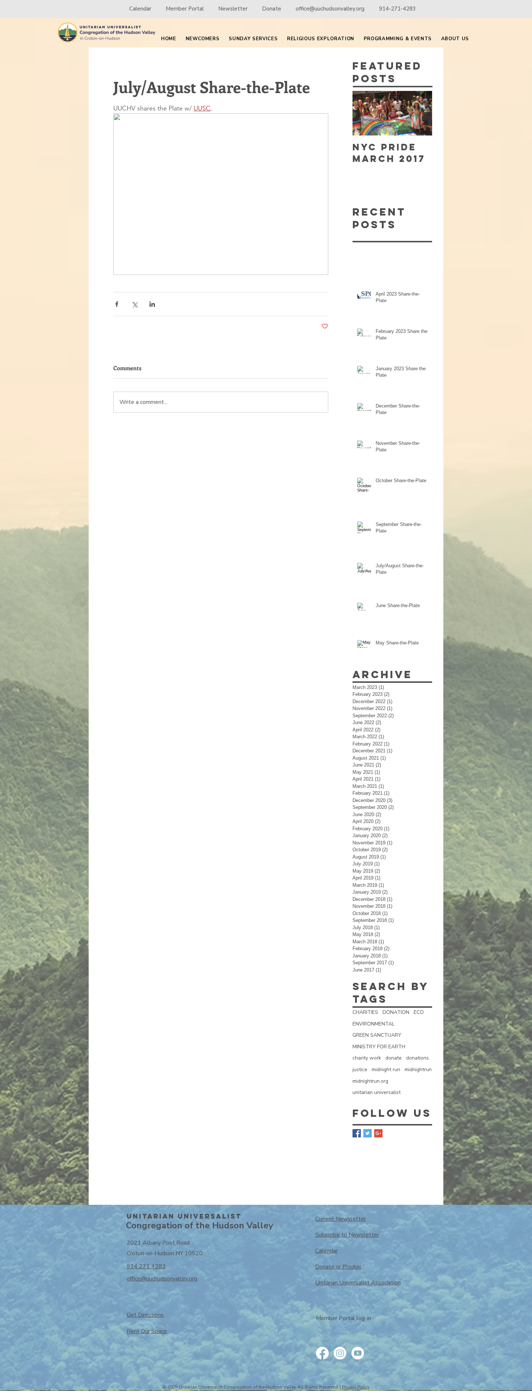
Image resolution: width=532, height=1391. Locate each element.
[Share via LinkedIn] (152, 304)
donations (417, 1057)
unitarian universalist (376, 1092)
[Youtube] (357, 1353)
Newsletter (233, 8)
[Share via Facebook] (116, 304)
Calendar (140, 8)
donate (393, 1057)
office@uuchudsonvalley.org (330, 8)
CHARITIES (365, 1012)
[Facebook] (322, 1353)
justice (359, 1069)
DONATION (396, 1012)
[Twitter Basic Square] (367, 1133)
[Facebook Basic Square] (356, 1133)
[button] (202, 39)
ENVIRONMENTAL (373, 1023)
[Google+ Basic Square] (378, 1133)
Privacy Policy (356, 1387)
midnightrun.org (370, 1081)
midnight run (386, 1069)
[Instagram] (340, 1353)
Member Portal (185, 8)
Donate (271, 8)
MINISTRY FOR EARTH (378, 1046)
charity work (366, 1057)
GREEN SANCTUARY (376, 1035)
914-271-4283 (397, 8)
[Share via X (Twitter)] (134, 304)
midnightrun (418, 1069)
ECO (419, 1012)
